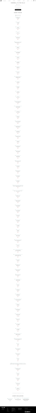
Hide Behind (18, 62)
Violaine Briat (18, 369)
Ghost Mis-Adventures (18, 121)
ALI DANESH (18, 18)
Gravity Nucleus (18, 235)
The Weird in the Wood (18, 136)
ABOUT (7, 408)
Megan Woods (18, 270)
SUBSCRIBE (26, 408)
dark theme (3, 409)
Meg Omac (18, 364)
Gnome (18, 57)
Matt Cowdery (18, 87)
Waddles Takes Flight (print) (18, 399)
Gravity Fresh (18, 215)
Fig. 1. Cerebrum (18, 324)
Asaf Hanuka (18, 117)
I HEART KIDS (18, 141)
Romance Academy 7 (10, 399)
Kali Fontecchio (18, 196)
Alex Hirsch (18, 379)
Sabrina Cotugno (18, 186)
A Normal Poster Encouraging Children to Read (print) (26, 399)
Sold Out (18, 56)
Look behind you (18, 131)
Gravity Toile (18, 319)
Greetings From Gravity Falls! (18, 42)
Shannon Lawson (18, 92)
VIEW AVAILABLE (18, 15)
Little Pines (18, 225)
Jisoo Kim (10, 400)
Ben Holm (18, 275)
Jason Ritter (18, 384)
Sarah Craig (18, 285)
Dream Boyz (18, 388)
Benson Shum (18, 206)
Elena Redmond (18, 102)
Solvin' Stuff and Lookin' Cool (18, 240)
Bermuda (18, 47)
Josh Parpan (18, 374)
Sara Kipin (18, 349)
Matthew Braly (18, 181)
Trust (18, 245)
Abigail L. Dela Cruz (18, 97)
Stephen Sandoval (18, 300)
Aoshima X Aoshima (18, 314)
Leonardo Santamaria (18, 280)
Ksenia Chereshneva (18, 107)
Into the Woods (18, 220)
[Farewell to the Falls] (18, 4)
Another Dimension (18, 52)
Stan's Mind (18, 329)
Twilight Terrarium (18, 151)
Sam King (18, 354)
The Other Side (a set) (18, 146)
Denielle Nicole (18, 191)
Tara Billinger (18, 176)
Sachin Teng (18, 290)
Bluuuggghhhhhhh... (18, 309)
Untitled (18, 230)
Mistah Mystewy (18, 37)
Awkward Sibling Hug (18, 126)
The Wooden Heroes (18, 28)
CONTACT (7, 410)
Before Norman (18, 156)
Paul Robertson (18, 295)
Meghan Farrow (18, 201)
